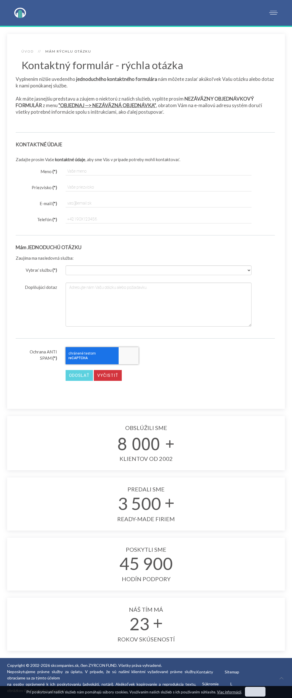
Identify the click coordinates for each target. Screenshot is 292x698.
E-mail (48, 203)
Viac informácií (229, 692)
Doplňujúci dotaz (41, 287)
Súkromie (210, 683)
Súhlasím (255, 691)
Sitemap (232, 671)
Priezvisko (44, 187)
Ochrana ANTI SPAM (43, 355)
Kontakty (204, 671)
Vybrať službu (41, 270)
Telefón (47, 219)
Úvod (27, 51)
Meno (48, 171)
